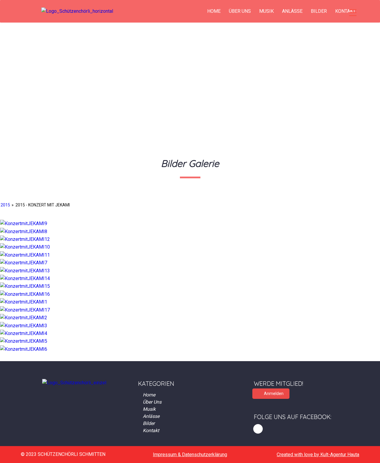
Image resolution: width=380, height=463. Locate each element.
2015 (5, 205)
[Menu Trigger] (353, 12)
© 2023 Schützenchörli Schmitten (63, 454)
